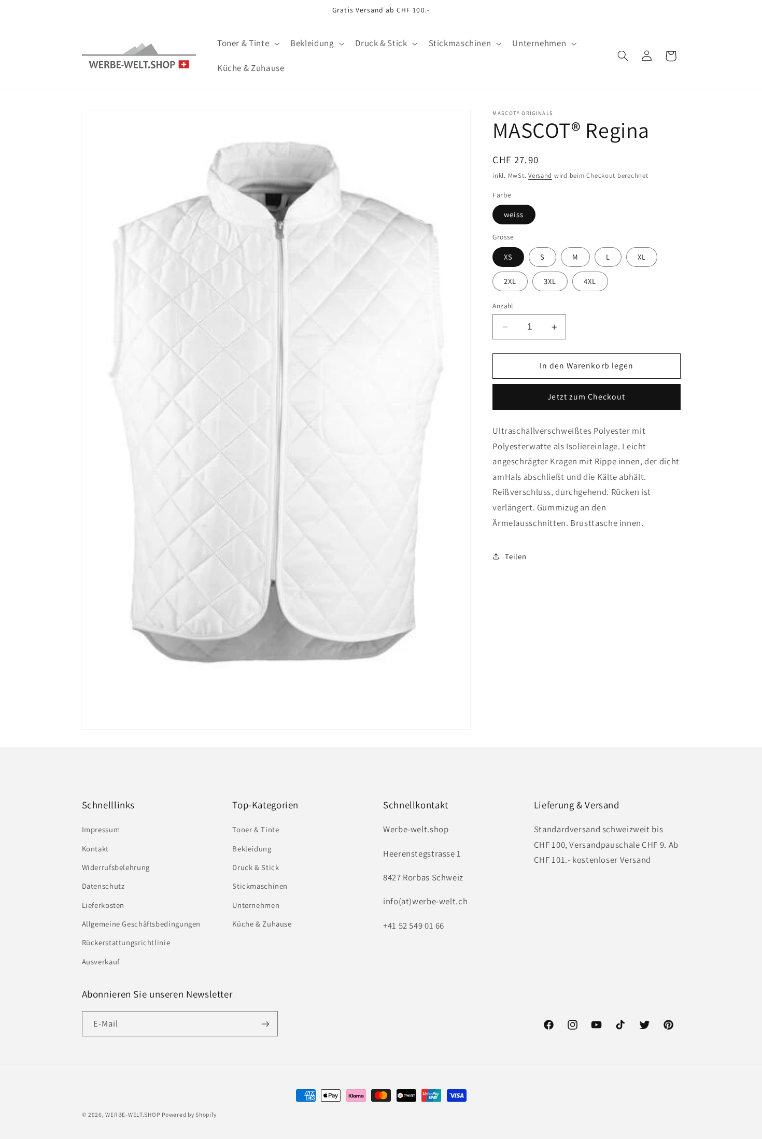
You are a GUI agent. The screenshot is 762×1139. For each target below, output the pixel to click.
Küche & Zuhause (261, 924)
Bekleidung (251, 848)
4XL (590, 281)
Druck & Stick (255, 868)
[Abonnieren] (265, 1024)
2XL (510, 281)
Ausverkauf (101, 962)
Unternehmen (255, 905)
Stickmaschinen (260, 886)
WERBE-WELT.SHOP (132, 1114)
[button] (247, 44)
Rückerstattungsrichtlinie (126, 943)
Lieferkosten (103, 905)
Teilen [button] (515, 556)
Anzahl (502, 305)
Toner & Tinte (255, 830)
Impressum (101, 830)
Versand (540, 175)
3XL (550, 281)
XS (508, 257)
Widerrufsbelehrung (116, 868)
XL (642, 257)
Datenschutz (103, 886)
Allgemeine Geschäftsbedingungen (141, 924)
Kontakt (95, 848)
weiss (514, 214)
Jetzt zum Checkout (586, 396)
